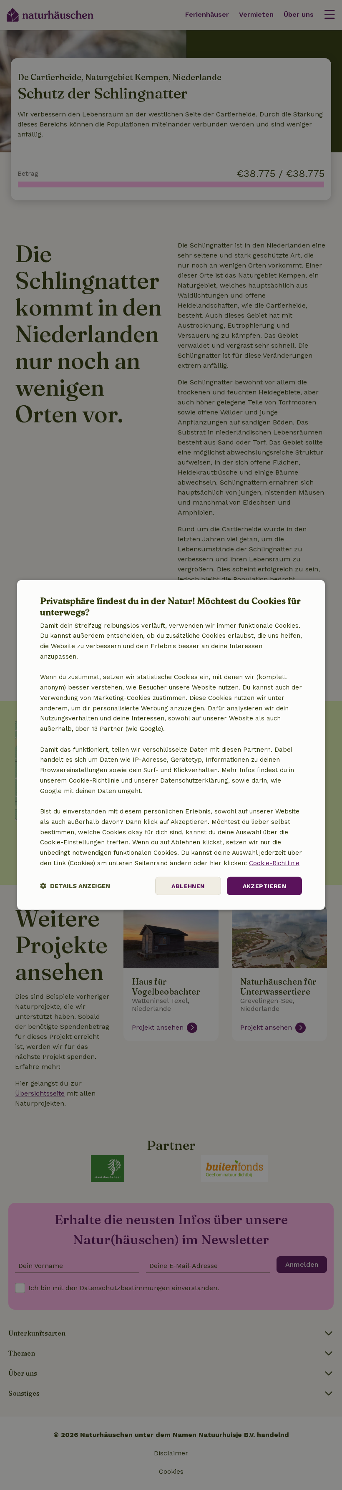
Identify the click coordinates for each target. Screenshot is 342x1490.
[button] (75, 886)
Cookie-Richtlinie (274, 863)
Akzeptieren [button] (264, 885)
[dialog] (171, 745)
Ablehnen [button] (187, 885)
